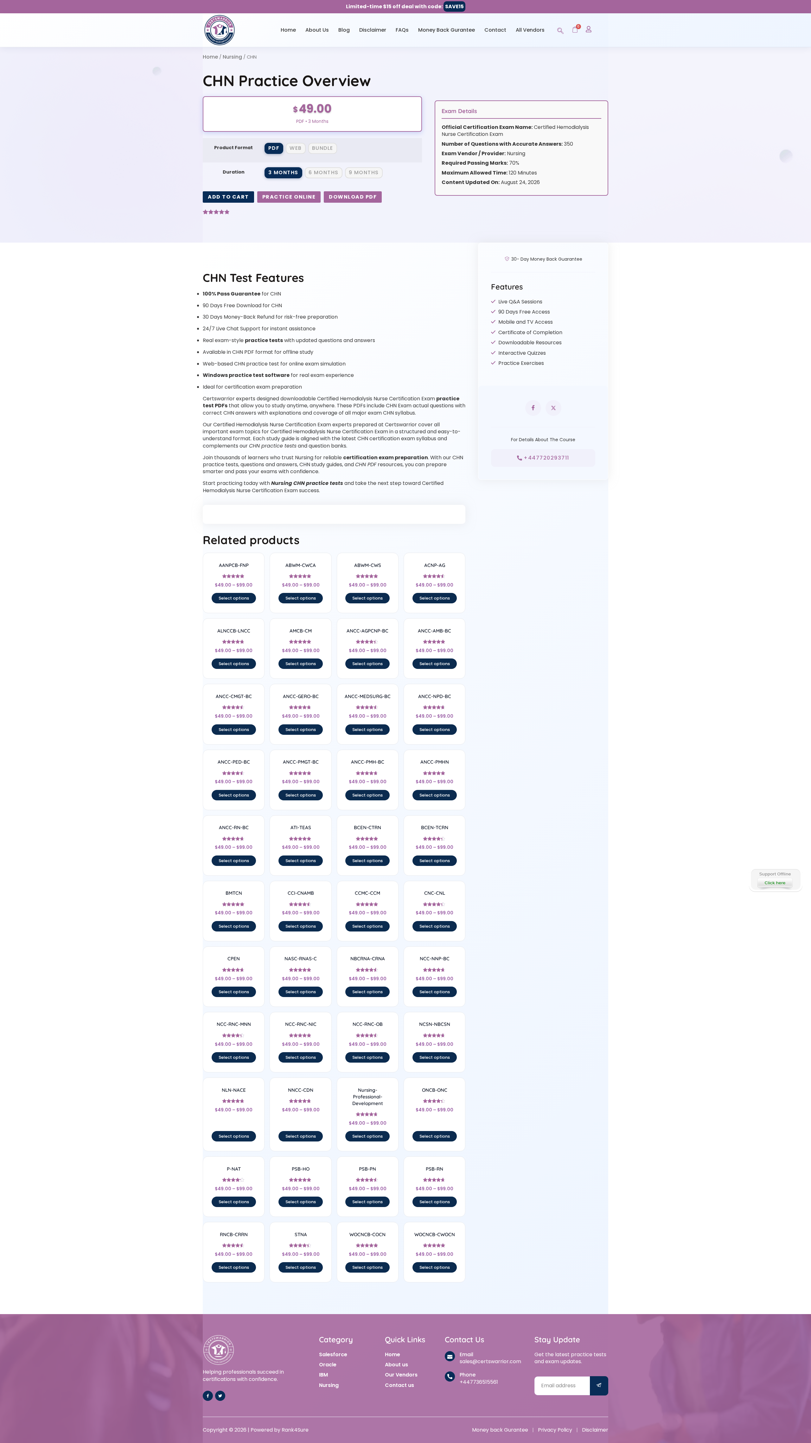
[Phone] (450, 1376)
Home (288, 30)
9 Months (364, 172)
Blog (344, 30)
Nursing (232, 56)
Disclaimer (372, 30)
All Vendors (530, 30)
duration (234, 172)
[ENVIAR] (599, 1385)
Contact (495, 30)
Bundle (322, 148)
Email (466, 1354)
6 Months (324, 172)
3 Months (283, 172)
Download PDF (353, 196)
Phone (468, 1374)
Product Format (233, 147)
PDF (274, 148)
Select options (234, 598)
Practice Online (289, 196)
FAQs (402, 30)
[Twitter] (220, 1396)
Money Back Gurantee (446, 30)
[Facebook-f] (208, 1396)
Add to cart (228, 196)
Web (296, 148)
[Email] (450, 1356)
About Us (317, 30)
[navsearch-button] (560, 30)
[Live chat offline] (775, 879)
